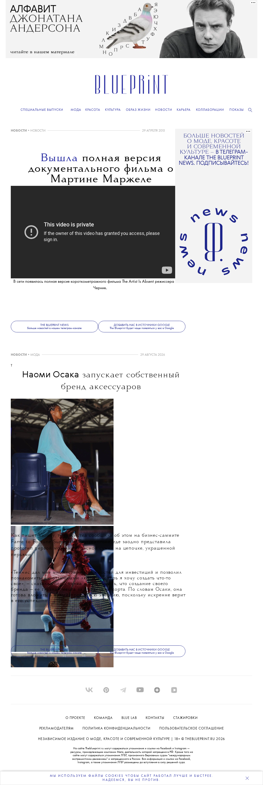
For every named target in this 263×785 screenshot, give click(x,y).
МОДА (35, 355)
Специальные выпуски (42, 110)
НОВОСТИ (19, 130)
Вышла (59, 158)
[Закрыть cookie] (247, 778)
